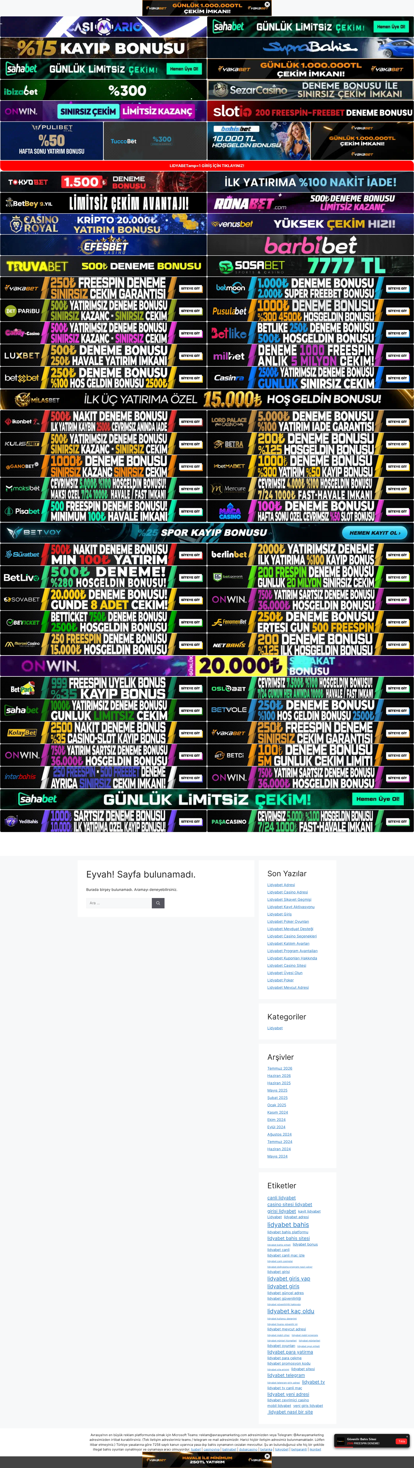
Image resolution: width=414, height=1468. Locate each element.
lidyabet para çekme (284, 1358)
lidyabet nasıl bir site (290, 1412)
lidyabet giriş (283, 1286)
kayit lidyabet (309, 1211)
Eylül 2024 (276, 1127)
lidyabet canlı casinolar (280, 1261)
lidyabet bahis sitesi (288, 1238)
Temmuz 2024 (279, 1142)
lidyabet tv (313, 1382)
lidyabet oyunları (281, 1346)
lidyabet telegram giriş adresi (283, 1382)
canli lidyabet (281, 1197)
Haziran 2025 (279, 1083)
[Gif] (207, 399)
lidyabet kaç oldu (290, 1311)
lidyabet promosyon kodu (288, 1363)
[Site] (103, 288)
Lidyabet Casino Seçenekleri (292, 936)
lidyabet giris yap (288, 1278)
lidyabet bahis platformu (287, 1232)
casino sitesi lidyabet (289, 1204)
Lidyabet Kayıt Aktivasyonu (291, 907)
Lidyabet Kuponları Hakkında (292, 958)
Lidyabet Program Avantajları (292, 951)
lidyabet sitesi (303, 1369)
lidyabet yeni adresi (288, 1394)
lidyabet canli (278, 1250)
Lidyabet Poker (280, 980)
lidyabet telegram (286, 1375)
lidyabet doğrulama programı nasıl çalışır (289, 1266)
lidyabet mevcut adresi (286, 1329)
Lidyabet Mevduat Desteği (290, 929)
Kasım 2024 (277, 1112)
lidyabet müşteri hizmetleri (282, 1340)
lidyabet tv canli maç (284, 1388)
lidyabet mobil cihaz (278, 1335)
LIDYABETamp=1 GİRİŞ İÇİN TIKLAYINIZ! (207, 165)
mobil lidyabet (279, 1406)
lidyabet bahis (288, 1224)
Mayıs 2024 (277, 1156)
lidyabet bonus (305, 1244)
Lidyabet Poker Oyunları (288, 921)
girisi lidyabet (281, 1211)
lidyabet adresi (296, 1217)
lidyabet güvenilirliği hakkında (284, 1304)
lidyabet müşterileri (309, 1340)
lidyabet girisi (278, 1272)
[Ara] (158, 903)
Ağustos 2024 (279, 1134)
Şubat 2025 (277, 1098)
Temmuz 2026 (279, 1068)
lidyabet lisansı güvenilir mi (282, 1324)
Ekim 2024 (276, 1120)
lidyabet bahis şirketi (279, 1244)
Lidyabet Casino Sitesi (286, 965)
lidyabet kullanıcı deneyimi (282, 1318)
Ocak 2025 (276, 1105)
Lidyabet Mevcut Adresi (288, 987)
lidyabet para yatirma (290, 1352)
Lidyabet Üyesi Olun (285, 973)
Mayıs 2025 (277, 1090)
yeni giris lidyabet (308, 1406)
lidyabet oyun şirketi (308, 1346)
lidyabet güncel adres (285, 1293)
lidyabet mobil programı (305, 1335)
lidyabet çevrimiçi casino (288, 1400)
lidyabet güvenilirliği (284, 1298)
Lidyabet (275, 1028)
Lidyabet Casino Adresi (287, 892)
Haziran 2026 (279, 1076)
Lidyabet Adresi (281, 885)
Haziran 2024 (279, 1149)
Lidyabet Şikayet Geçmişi (289, 899)
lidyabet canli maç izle (286, 1255)
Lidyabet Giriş (279, 914)
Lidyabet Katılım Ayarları (288, 943)
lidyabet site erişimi (278, 1369)
